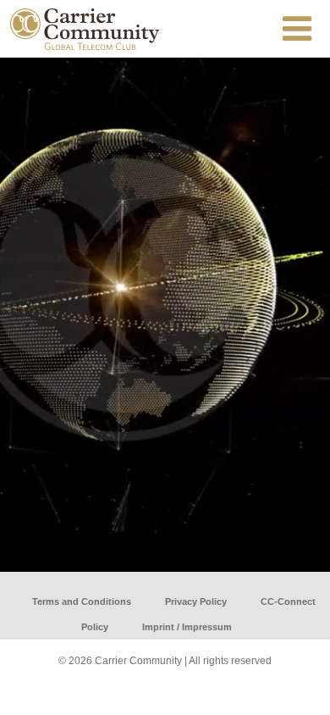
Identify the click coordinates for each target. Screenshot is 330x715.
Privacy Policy (196, 601)
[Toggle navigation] (297, 28)
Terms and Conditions (81, 601)
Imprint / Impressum (187, 627)
